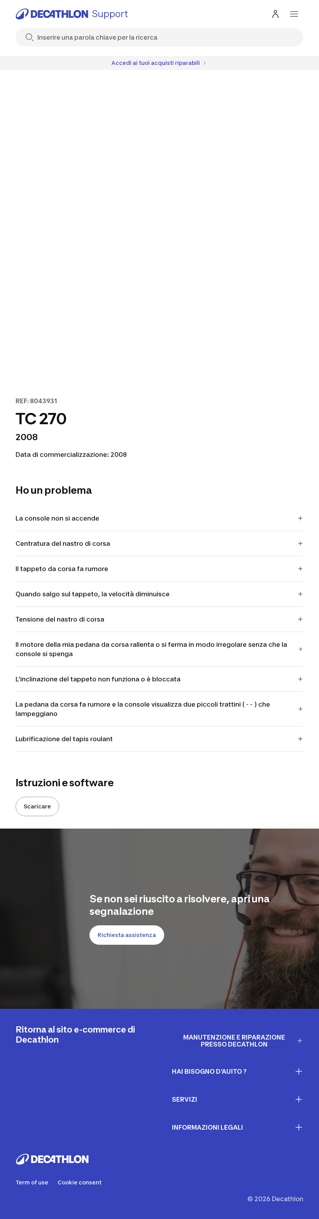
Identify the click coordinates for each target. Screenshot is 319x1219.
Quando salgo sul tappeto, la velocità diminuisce (93, 594)
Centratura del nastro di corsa (63, 543)
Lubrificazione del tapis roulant (64, 739)
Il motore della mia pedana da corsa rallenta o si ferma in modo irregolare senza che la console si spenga (151, 649)
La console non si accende (57, 518)
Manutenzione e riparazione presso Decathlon (234, 1040)
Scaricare (37, 806)
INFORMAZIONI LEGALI (207, 1127)
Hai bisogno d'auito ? (209, 1071)
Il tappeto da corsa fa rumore (62, 569)
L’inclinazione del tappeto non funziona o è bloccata (98, 679)
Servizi (184, 1099)
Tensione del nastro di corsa (60, 619)
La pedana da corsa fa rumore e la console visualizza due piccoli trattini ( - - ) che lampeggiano (143, 708)
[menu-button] (294, 14)
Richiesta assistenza (127, 935)
